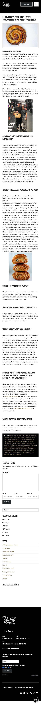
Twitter (6, 526)
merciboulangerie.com (11, 396)
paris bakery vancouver (14, 445)
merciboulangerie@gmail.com (23, 408)
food (14, 437)
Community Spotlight (8, 551)
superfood (24, 449)
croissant (7, 437)
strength (18, 449)
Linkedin (6, 535)
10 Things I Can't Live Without (10, 545)
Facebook (7, 529)
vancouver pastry (17, 452)
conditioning (32, 435)
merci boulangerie (9, 441)
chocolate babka (24, 435)
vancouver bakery (21, 450)
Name (4, 493)
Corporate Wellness (7, 555)
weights (6, 454)
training (6, 450)
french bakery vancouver (23, 437)
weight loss (30, 452)
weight (25, 452)
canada (16, 435)
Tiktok (6, 532)
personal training (31, 445)
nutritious (7, 443)
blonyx (11, 435)
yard (10, 454)
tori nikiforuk (32, 449)
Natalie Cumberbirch (22, 441)
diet (11, 437)
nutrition (30, 441)
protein (23, 447)
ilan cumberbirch (21, 439)
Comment (5, 472)
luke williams (30, 439)
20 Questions (6, 548)
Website (29, 493)
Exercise (4, 558)
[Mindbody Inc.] (5, 675)
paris (5, 445)
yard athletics (17, 454)
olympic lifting (14, 443)
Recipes (4, 565)
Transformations (7, 575)
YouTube (6, 519)
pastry (24, 445)
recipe (28, 447)
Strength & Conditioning (8, 568)
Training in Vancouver (8, 572)
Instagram (7, 522)
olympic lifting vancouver (26, 443)
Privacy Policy (35, 676)
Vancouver (12, 450)
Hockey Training (6, 561)
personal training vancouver (12, 447)
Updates (4, 578)
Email (17, 493)
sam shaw (12, 449)
